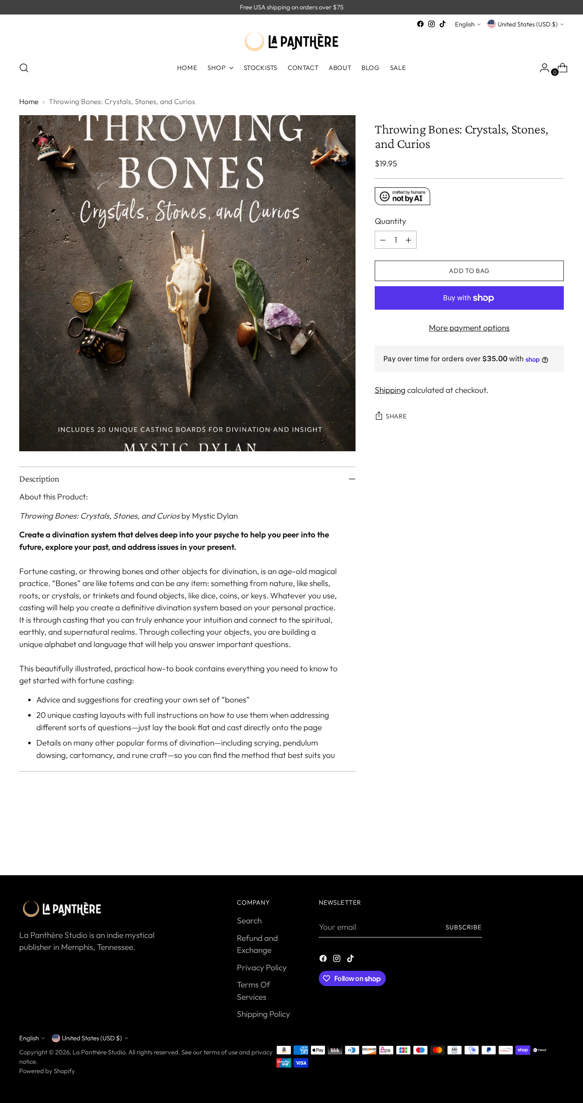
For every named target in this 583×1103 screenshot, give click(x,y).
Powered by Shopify (47, 1071)
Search (249, 920)
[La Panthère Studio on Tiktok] (442, 24)
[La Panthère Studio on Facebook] (420, 24)
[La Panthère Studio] (291, 41)
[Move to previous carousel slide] (537, 846)
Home (28, 101)
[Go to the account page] (541, 67)
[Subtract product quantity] (383, 239)
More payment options (469, 327)
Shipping (390, 390)
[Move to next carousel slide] (556, 846)
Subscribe (464, 927)
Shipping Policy (263, 1014)
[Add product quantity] (408, 239)
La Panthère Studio (99, 1052)
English (465, 24)
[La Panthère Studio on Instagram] (431, 24)
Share (396, 416)
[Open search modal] (23, 67)
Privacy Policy (262, 967)
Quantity (390, 221)
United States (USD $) (528, 24)
